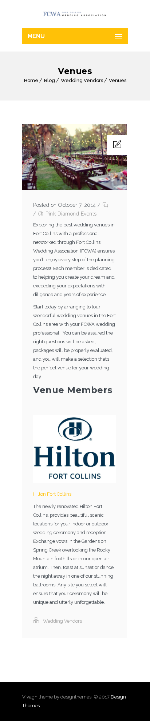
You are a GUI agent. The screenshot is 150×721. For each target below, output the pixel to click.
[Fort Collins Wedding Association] (75, 14)
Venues (117, 80)
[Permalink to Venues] (74, 188)
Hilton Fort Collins (52, 494)
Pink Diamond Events (71, 214)
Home (31, 80)
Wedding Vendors (82, 80)
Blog (49, 80)
